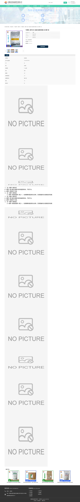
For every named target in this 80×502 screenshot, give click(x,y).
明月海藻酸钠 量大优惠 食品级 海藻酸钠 (13, 482)
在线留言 (48, 5)
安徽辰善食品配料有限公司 (34, 499)
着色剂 (19, 26)
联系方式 (41, 5)
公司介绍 (14, 5)
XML (48, 499)
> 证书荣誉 (30, 494)
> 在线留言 (30, 495)
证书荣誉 (35, 5)
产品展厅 (28, 5)
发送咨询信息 (42, 46)
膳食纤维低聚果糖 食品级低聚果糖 (48, 482)
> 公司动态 (30, 492)
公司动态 (21, 5)
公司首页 (8, 5)
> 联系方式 (39, 494)
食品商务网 (38, 500)
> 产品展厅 (39, 492)
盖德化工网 (43, 500)
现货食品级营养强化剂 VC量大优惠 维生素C (30, 482)
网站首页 (11, 26)
